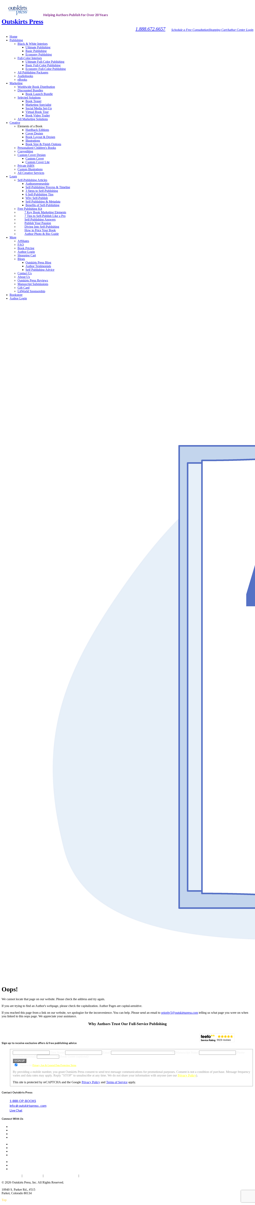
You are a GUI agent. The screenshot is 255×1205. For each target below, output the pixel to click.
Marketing (16, 83)
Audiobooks (25, 76)
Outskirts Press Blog (38, 262)
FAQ (21, 244)
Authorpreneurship (37, 183)
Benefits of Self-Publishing (42, 205)
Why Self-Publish (37, 198)
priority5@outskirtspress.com (179, 1012)
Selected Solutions (29, 97)
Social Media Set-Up (39, 108)
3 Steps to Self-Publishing (42, 190)
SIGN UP (19, 1060)
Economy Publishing (39, 54)
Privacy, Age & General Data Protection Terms (54, 1065)
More (13, 237)
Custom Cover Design (32, 155)
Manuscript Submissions (33, 284)
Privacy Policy (187, 1075)
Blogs (21, 259)
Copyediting (25, 151)
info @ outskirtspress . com (28, 1105)
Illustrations (33, 140)
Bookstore (16, 294)
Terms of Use (32, 1175)
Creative (15, 122)
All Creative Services (31, 173)
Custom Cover (35, 158)
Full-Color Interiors (30, 58)
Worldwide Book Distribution (36, 86)
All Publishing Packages (33, 72)
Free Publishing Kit (30, 208)
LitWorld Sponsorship (31, 291)
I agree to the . (48, 1065)
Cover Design (34, 133)
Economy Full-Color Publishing (46, 69)
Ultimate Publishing (38, 47)
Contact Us (25, 273)
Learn (13, 176)
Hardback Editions (37, 129)
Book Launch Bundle (39, 94)
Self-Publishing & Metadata (43, 201)
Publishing (16, 40)
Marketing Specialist (38, 104)
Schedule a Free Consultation (190, 29)
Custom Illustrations (30, 169)
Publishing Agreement (95, 1175)
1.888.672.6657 (150, 28)
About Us (24, 277)
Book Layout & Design (40, 137)
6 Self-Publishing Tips (39, 194)
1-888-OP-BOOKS (23, 1101)
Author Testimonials (38, 266)
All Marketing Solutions (33, 119)
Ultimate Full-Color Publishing (45, 61)
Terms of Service (117, 1082)
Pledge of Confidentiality (61, 1175)
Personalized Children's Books (37, 147)
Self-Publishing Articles (32, 180)
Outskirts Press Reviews (33, 280)
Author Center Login (240, 29)
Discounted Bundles (30, 90)
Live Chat (16, 1110)
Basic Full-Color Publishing (43, 65)
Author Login (26, 251)
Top (4, 1200)
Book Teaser (33, 101)
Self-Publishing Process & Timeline (48, 187)
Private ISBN (26, 165)
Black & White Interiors (33, 43)
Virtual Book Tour (37, 112)
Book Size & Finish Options (43, 144)
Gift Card (23, 287)
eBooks (22, 79)
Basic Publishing (36, 51)
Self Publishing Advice (40, 269)
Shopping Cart (218, 29)
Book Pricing (26, 248)
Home (13, 36)
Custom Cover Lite (38, 162)
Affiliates (23, 241)
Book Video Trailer (38, 115)
